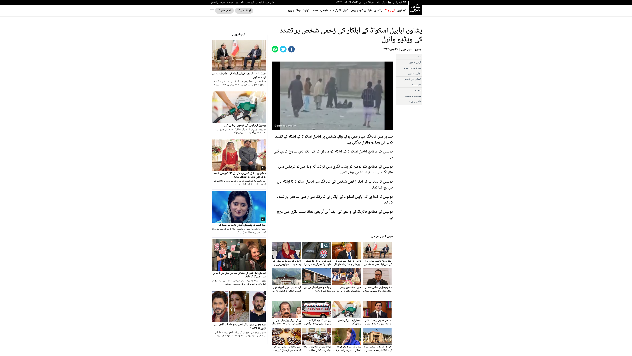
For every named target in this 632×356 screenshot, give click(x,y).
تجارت (306, 10)
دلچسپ (324, 10)
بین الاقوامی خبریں (412, 68)
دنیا (370, 10)
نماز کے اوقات (381, 2)
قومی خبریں (406, 49)
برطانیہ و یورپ (358, 10)
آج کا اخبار (245, 11)
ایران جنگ (389, 10)
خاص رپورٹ (415, 101)
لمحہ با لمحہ (415, 57)
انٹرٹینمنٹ (335, 10)
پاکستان (378, 10)
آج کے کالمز (225, 11)
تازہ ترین (401, 10)
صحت (315, 10)
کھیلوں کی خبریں (412, 79)
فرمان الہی (397, 2)
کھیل (345, 10)
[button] (281, 127)
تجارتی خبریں (414, 73)
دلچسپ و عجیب (413, 96)
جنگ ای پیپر (294, 10)
